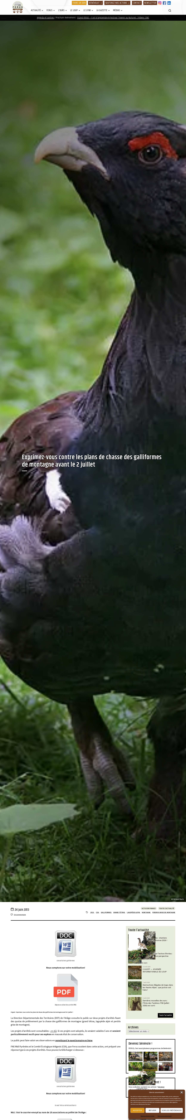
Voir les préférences (172, 1110)
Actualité (36, 10)
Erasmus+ (165, 1068)
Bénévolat (94, 3)
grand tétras (119, 912)
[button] (182, 1092)
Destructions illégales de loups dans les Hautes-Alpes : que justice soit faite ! (158, 987)
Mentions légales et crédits (147, 1116)
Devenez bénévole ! (140, 1043)
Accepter (137, 1110)
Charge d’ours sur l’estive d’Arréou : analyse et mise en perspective (158, 954)
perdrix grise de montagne (163, 912)
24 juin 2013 (22, 909)
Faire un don (79, 3)
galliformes (106, 912)
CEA (97, 912)
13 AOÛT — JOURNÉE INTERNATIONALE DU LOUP (155, 970)
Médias (116, 10)
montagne (146, 912)
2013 (92, 912)
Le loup (74, 10)
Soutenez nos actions (116, 3)
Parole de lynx (165, 1059)
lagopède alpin (133, 912)
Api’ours (135, 1068)
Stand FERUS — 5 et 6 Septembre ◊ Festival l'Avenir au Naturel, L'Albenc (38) (113, 18)
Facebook (164, 3)
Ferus (49, 10)
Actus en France (149, 908)
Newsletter (150, 3)
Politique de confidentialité (164, 1116)
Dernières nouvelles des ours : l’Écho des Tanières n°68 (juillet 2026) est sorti (156, 1003)
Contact (137, 3)
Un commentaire (20, 915)
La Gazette (101, 10)
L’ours (61, 10)
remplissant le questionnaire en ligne (73, 1040)
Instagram (160, 3)
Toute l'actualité (166, 908)
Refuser (152, 1110)
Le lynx (87, 10)
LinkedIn (169, 3)
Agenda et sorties (45, 18)
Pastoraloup (150, 1068)
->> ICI (53, 1030)
